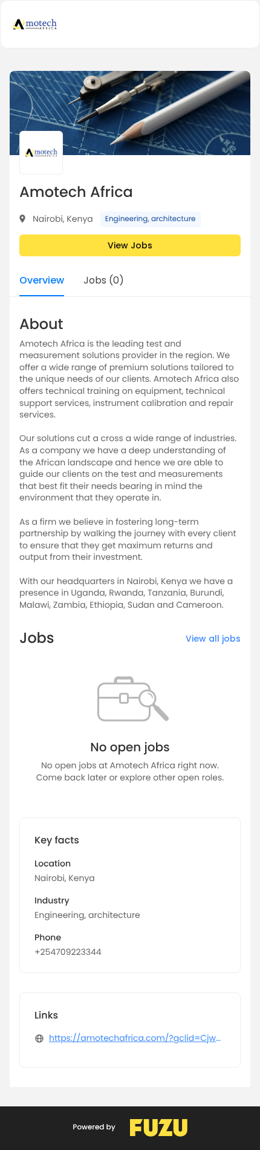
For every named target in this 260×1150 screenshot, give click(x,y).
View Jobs (130, 245)
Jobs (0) (103, 281)
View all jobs (213, 639)
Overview (41, 281)
